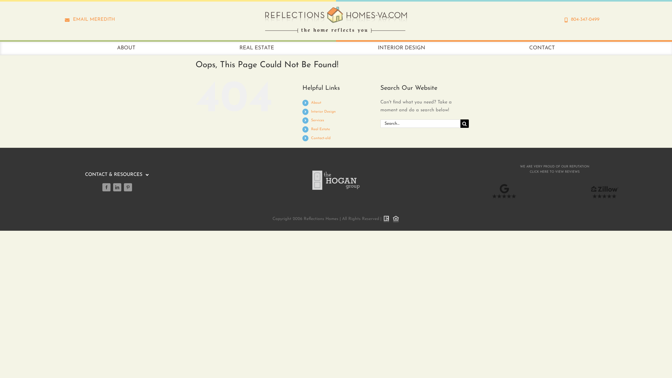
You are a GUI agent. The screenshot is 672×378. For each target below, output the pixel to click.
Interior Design (323, 112)
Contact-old (320, 138)
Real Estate (320, 129)
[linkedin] (117, 187)
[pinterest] (128, 187)
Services (317, 120)
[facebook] (106, 187)
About (316, 103)
